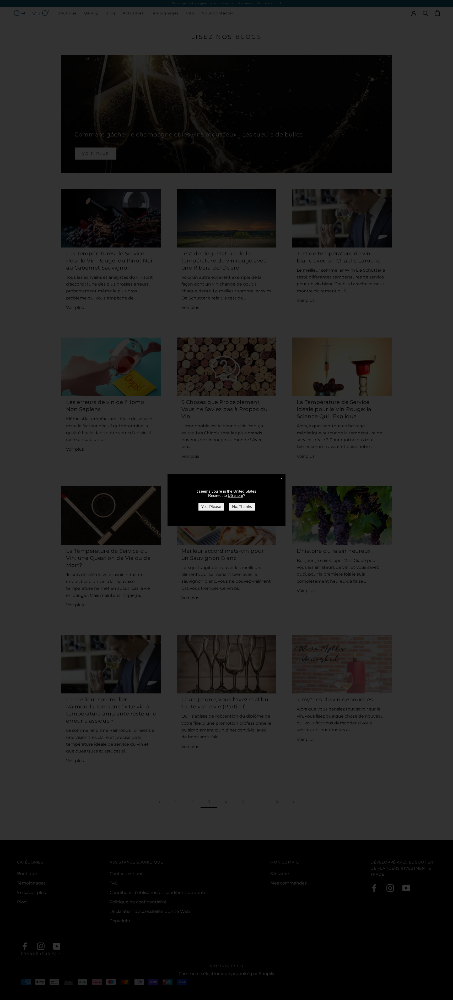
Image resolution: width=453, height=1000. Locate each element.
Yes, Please (211, 506)
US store (235, 495)
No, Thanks (242, 506)
